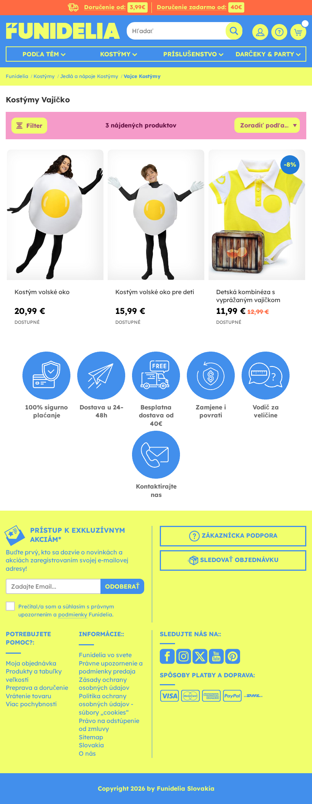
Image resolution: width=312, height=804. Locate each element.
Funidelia (17, 76)
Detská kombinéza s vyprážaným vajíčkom (248, 296)
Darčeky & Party (265, 54)
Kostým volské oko (42, 292)
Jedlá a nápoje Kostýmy (89, 76)
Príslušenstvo (190, 54)
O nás (87, 753)
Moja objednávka (31, 663)
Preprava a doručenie (37, 687)
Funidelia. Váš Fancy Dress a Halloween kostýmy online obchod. (63, 31)
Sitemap (91, 737)
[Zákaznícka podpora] (279, 32)
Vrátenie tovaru (28, 696)
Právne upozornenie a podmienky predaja (111, 667)
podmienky (72, 614)
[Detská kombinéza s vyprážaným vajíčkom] (257, 215)
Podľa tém (40, 54)
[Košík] (298, 32)
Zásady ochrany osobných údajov (104, 684)
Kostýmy (115, 54)
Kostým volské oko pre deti (154, 292)
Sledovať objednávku (238, 560)
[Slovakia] (167, 657)
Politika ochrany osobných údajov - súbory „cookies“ (106, 704)
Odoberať (122, 586)
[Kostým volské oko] (55, 215)
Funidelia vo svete (105, 655)
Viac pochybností (31, 704)
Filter (34, 125)
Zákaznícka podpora (238, 535)
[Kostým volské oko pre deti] (156, 215)
